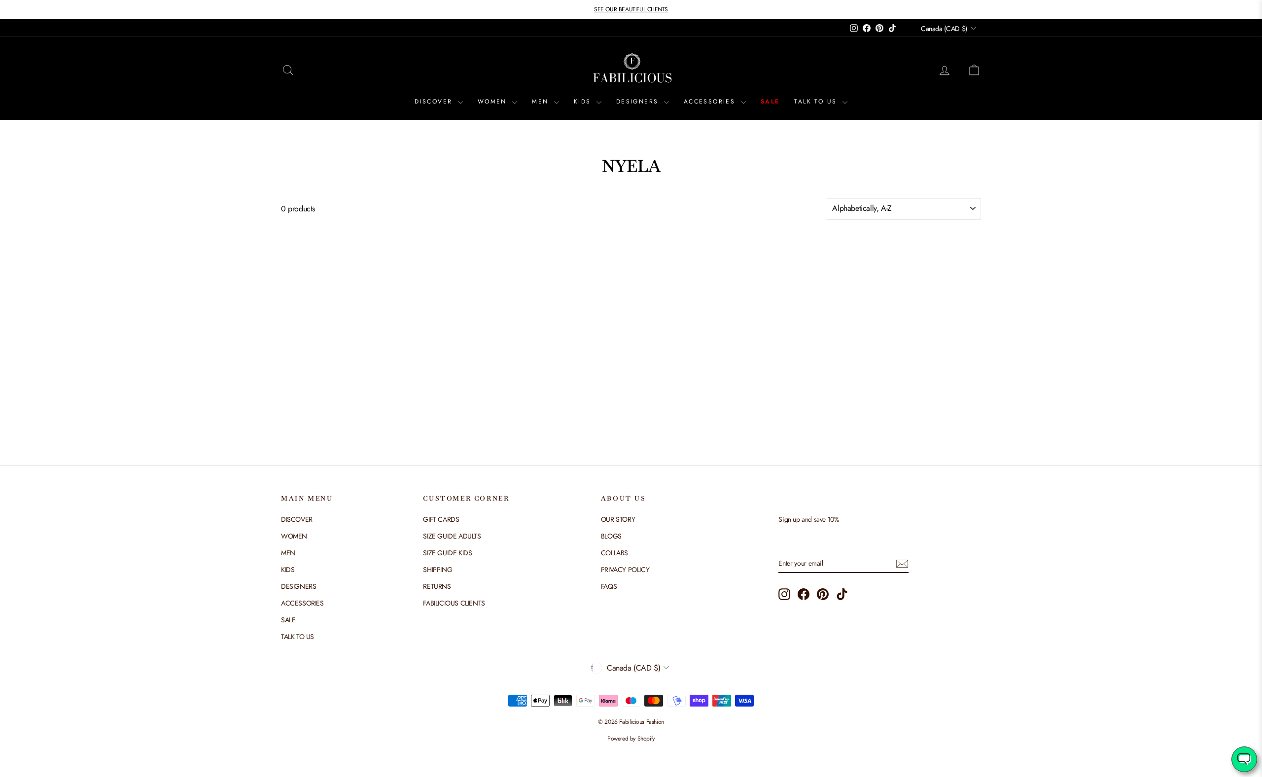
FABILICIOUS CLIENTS (454, 603)
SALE (770, 101)
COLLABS (614, 553)
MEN (542, 101)
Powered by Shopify (631, 738)
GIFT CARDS (441, 519)
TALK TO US (817, 101)
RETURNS (437, 586)
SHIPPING (437, 569)
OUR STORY (618, 519)
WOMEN (494, 101)
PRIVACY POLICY (625, 569)
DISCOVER (435, 101)
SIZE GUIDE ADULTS (452, 536)
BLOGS (611, 536)
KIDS (584, 101)
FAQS (609, 586)
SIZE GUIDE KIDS (447, 553)
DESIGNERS (639, 101)
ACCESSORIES (711, 101)
